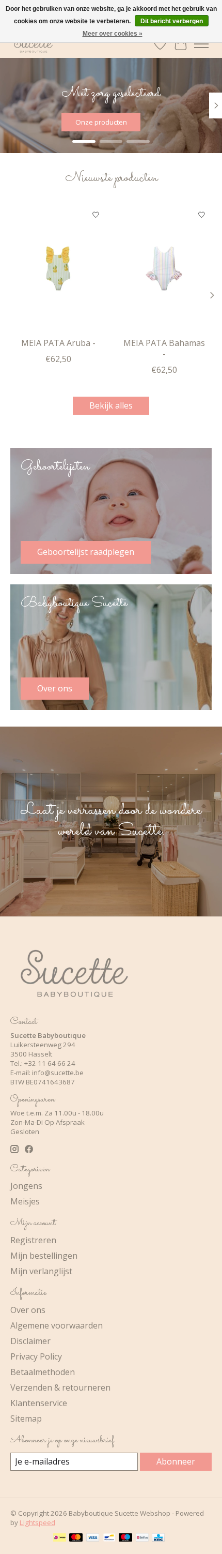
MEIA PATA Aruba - (58, 343)
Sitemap (26, 1418)
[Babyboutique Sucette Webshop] (33, 43)
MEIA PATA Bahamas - (164, 348)
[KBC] (158, 1538)
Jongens (26, 1185)
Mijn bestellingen (43, 1255)
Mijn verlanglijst (41, 1271)
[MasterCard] (76, 1538)
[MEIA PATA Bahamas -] (164, 268)
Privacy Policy (36, 1356)
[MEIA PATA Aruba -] (58, 268)
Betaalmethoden (42, 1372)
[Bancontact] (109, 1538)
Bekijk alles (111, 405)
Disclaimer (30, 1341)
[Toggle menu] (201, 44)
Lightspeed (37, 1522)
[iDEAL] (59, 1538)
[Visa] (93, 1538)
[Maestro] (125, 1538)
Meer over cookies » (112, 33)
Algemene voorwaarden (56, 1325)
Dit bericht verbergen (171, 21)
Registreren (33, 1240)
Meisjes (25, 1201)
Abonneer (175, 1461)
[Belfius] (142, 1538)
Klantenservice (38, 1403)
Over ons (27, 1310)
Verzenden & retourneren (60, 1387)
